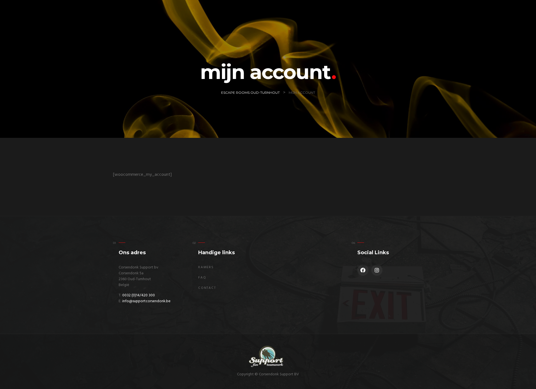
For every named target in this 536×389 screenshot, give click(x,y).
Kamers (206, 267)
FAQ (202, 277)
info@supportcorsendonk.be (146, 301)
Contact (207, 288)
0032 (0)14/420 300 (138, 295)
